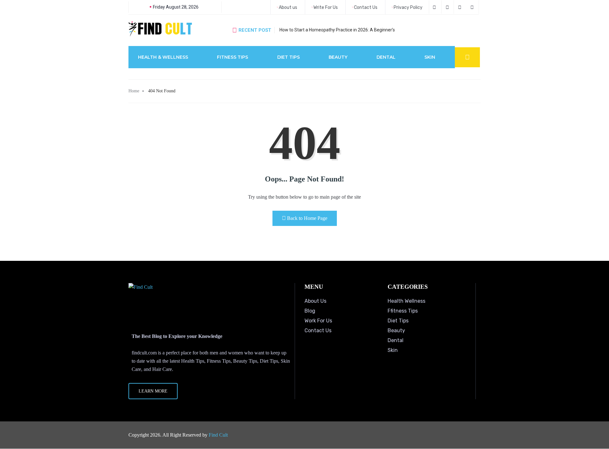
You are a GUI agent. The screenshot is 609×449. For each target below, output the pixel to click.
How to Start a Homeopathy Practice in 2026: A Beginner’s (337, 29)
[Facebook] (435, 7)
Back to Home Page (307, 218)
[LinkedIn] (460, 7)
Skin (429, 57)
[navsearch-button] (467, 57)
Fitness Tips (232, 57)
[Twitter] (448, 7)
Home (133, 91)
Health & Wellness (163, 57)
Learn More (153, 391)
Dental (386, 57)
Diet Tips (288, 57)
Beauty (338, 57)
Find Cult (218, 435)
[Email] (473, 7)
